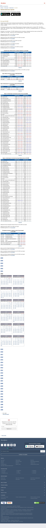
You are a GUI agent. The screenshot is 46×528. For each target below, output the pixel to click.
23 (6, 282)
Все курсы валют (6, 414)
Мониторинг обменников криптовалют (7, 465)
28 (23, 306)
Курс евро (32, 460)
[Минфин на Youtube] (14, 445)
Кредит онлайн (18, 464)
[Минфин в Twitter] (8, 445)
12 (6, 293)
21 (20, 282)
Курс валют (3, 460)
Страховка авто (3, 498)
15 (4, 281)
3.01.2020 (13, 44)
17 (7, 281)
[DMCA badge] (39, 503)
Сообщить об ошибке (23, 454)
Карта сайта (4, 435)
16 (6, 281)
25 (9, 282)
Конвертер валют (3, 464)
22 (4, 282)
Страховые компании (34, 498)
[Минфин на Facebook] (2, 445)
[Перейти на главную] (3, 3)
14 (20, 281)
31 (13, 321)
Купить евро (18, 479)
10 (7, 279)
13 (1, 281)
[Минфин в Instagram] (11, 445)
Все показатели (5, 6)
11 (9, 279)
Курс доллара (18, 460)
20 (1, 282)
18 (9, 281)
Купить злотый (33, 479)
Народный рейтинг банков (35, 464)
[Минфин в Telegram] (5, 445)
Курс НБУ (2, 461)
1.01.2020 (13, 38)
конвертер (20, 67)
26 (23, 294)
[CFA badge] (15, 503)
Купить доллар (3, 479)
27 (21, 306)
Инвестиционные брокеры (35, 461)
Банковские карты (19, 461)
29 (18, 332)
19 (6, 294)
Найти (43, 451)
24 (7, 282)
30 (1, 297)
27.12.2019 (13, 35)
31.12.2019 (13, 227)
